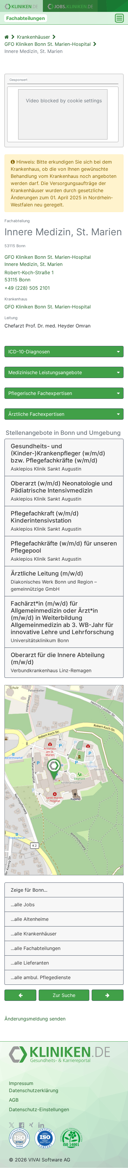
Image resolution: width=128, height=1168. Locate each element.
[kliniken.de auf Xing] (31, 1124)
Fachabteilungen (25, 18)
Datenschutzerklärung (33, 1090)
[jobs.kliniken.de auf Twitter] (11, 1125)
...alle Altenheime (30, 919)
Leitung (11, 318)
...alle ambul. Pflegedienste (41, 977)
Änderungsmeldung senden (34, 1019)
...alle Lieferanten (30, 963)
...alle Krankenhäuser (34, 934)
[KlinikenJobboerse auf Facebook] (21, 1125)
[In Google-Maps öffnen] (64, 780)
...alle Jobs (23, 904)
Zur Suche (64, 995)
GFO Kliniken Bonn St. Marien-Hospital (47, 307)
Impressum (21, 1083)
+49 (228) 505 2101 (27, 288)
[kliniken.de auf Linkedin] (41, 1125)
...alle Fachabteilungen (35, 948)
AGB (13, 1100)
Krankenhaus (15, 299)
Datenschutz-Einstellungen (39, 1109)
